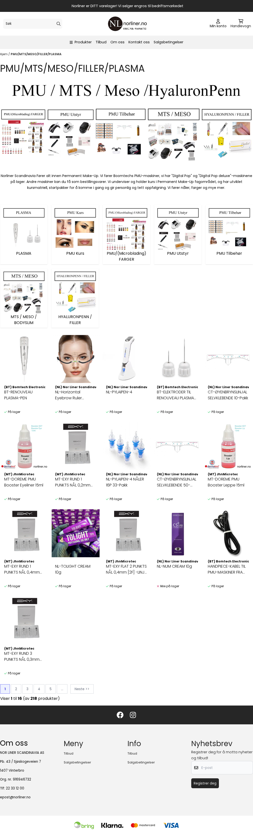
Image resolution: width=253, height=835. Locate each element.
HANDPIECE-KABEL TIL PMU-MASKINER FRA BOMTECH (227, 569)
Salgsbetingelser (168, 42)
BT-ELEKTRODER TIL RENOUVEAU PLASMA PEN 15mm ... (175, 395)
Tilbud (101, 42)
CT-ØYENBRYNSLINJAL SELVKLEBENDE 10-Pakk (228, 395)
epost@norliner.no (15, 797)
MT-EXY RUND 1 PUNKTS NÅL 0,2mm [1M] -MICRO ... (72, 482)
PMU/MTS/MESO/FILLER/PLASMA (36, 54)
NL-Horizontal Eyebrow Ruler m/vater (68, 395)
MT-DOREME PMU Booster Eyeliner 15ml (23, 482)
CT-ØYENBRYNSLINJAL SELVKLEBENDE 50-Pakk (176, 482)
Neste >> (82, 688)
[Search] (59, 24)
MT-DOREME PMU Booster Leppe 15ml (226, 482)
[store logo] (128, 23)
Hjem (4, 54)
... (62, 688)
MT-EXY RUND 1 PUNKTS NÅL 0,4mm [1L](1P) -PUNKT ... (22, 569)
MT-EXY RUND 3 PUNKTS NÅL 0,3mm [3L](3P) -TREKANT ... (22, 656)
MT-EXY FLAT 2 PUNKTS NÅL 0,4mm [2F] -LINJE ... (126, 569)
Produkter (83, 42)
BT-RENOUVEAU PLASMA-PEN (18, 395)
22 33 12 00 (15, 788)
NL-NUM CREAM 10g (174, 566)
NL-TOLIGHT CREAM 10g (72, 569)
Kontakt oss (139, 42)
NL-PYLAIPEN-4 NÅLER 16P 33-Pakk (125, 482)
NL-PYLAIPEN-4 (119, 392)
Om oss (117, 42)
